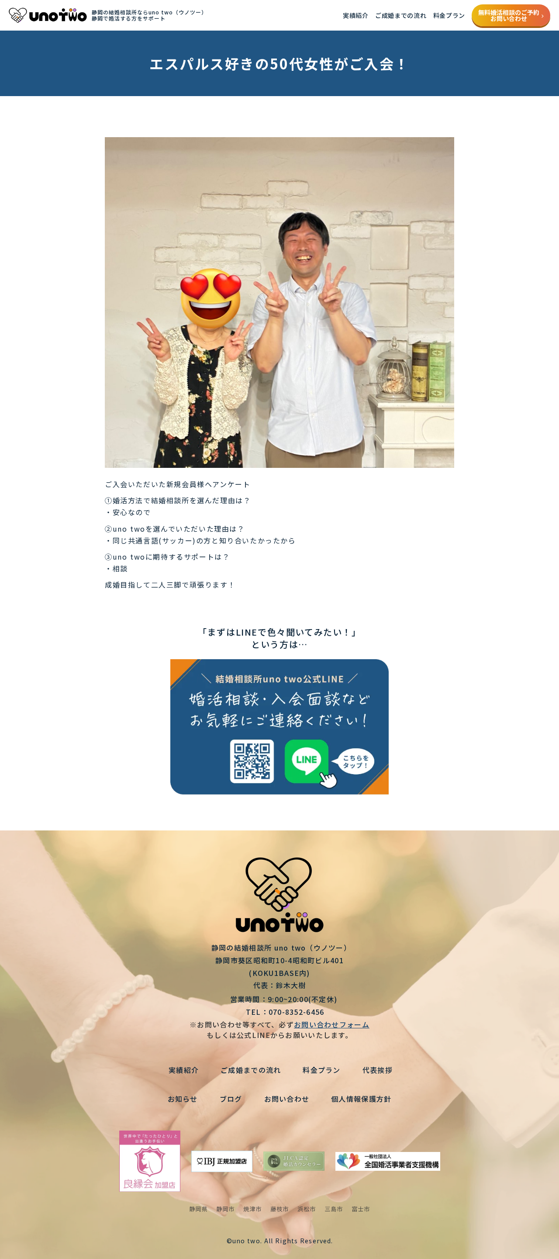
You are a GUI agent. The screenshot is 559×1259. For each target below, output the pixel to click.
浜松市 (306, 1209)
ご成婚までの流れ (401, 15)
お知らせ (183, 1098)
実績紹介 (356, 15)
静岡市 (225, 1209)
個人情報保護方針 (361, 1098)
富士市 (361, 1209)
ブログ (231, 1098)
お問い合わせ (287, 1098)
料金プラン (449, 15)
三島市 (333, 1209)
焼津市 (252, 1209)
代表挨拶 (377, 1069)
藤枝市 (279, 1209)
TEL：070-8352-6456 (279, 1012)
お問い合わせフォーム (331, 1024)
